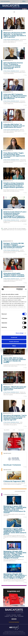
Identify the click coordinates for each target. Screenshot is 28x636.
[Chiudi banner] (25, 289)
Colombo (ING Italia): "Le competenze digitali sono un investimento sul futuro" (14, 126)
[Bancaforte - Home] (11, 6)
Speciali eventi (7, 453)
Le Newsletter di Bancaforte (11, 494)
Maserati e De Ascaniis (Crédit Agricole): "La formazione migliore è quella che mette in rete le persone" (14, 35)
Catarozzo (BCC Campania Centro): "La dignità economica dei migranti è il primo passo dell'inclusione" (15, 96)
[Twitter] (24, 9)
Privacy (11, 616)
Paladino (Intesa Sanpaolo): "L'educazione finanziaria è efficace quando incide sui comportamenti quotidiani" (13, 185)
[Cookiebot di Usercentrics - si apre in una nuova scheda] (17, 289)
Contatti (15, 616)
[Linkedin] (26, 43)
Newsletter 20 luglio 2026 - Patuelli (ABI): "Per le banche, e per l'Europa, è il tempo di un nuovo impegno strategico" (15, 576)
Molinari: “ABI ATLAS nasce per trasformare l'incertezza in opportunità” (14, 388)
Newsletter (13, 615)
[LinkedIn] (26, 9)
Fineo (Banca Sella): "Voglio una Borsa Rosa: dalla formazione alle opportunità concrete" (14, 155)
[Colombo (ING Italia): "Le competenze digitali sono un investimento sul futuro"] (14, 120)
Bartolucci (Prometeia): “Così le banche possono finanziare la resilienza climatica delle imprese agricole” (15, 417)
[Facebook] (23, 9)
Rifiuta (14, 345)
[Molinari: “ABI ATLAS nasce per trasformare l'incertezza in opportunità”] (14, 383)
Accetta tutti (14, 337)
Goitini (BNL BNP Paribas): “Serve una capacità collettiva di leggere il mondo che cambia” (14, 360)
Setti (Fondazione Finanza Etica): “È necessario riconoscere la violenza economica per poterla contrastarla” (13, 65)
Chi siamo (8, 615)
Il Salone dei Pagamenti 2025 (14, 481)
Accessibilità (20, 616)
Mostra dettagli (19, 333)
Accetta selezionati (14, 341)
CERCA (23, 1)
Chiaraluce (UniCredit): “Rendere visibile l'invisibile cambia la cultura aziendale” (14, 275)
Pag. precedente (6, 429)
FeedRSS (19, 615)
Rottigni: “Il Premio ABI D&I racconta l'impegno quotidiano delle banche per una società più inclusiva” (13, 245)
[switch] (24, 318)
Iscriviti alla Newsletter (5, 1)
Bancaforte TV (8, 30)
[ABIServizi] (14, 628)
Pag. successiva (21, 429)
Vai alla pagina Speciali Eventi (20, 491)
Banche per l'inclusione (12, 465)
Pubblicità (7, 616)
